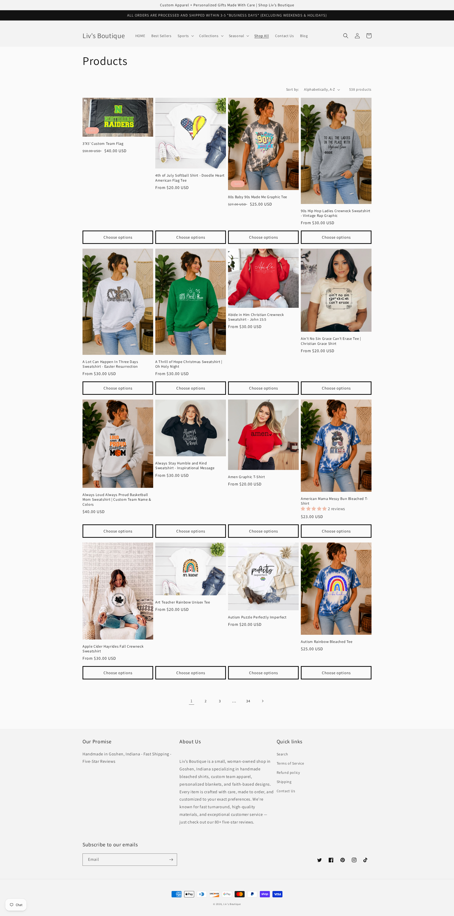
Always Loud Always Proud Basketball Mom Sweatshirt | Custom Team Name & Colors (116, 499)
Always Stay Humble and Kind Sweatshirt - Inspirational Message (184, 465)
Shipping (284, 781)
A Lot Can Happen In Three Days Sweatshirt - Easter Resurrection (110, 364)
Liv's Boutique (232, 904)
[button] (185, 35)
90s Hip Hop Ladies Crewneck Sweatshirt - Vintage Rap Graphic (335, 213)
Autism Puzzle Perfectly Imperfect (257, 617)
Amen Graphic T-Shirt (246, 476)
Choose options (118, 237)
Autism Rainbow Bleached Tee (327, 641)
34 (248, 701)
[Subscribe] (171, 859)
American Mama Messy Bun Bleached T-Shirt (334, 501)
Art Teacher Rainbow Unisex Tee (182, 602)
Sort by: (292, 89)
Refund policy (288, 772)
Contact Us (286, 791)
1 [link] (191, 701)
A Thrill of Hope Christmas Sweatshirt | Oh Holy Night (188, 364)
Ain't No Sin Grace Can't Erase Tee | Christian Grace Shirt (331, 341)
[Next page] (262, 701)
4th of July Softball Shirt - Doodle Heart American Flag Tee (190, 177)
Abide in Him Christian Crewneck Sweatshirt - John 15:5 (256, 317)
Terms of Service (290, 763)
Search (282, 754)
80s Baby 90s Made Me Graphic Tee (257, 197)
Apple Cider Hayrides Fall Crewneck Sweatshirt (112, 648)
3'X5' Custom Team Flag (102, 143)
